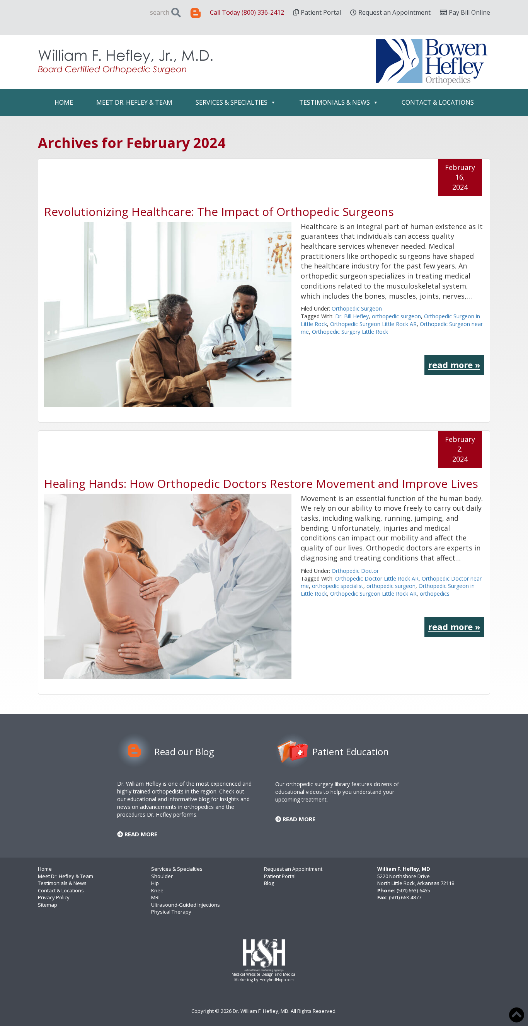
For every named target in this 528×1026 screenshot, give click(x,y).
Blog (269, 883)
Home (64, 102)
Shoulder (162, 876)
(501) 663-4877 (405, 897)
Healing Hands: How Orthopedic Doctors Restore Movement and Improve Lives (261, 483)
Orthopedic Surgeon (357, 308)
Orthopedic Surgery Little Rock (350, 331)
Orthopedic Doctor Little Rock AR (377, 578)
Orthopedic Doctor (355, 570)
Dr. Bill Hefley (352, 316)
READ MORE (140, 834)
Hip (155, 883)
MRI (155, 897)
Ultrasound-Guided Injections (185, 904)
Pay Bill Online (469, 12)
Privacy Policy (54, 897)
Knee (157, 890)
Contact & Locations (438, 102)
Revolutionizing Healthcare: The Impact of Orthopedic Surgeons (219, 211)
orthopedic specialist (337, 585)
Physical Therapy (171, 911)
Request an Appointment (394, 12)
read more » (454, 364)
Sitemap (47, 904)
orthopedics (435, 593)
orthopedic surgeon (396, 316)
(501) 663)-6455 (413, 890)
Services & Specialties (231, 102)
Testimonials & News (334, 102)
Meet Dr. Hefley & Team (134, 102)
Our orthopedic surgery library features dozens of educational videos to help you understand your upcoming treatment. (337, 791)
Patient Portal (321, 12)
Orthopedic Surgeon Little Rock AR (373, 324)
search (159, 12)
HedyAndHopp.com (276, 979)
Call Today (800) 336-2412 (247, 12)
